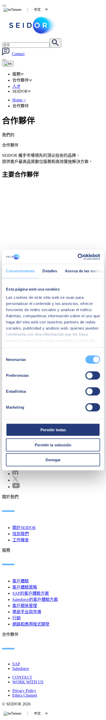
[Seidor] (33, 25)
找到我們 (20, 534)
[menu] (4, 60)
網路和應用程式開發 (30, 624)
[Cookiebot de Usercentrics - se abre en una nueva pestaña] (77, 256)
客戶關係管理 (24, 605)
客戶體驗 (20, 581)
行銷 (16, 618)
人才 (16, 86)
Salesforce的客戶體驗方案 (35, 599)
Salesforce (20, 668)
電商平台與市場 (26, 612)
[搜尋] (55, 43)
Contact (18, 54)
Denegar (53, 460)
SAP (16, 664)
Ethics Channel (24, 695)
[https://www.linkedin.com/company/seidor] (15, 474)
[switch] (92, 375)
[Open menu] (8, 63)
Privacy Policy (24, 690)
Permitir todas (53, 430)
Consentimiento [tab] (20, 271)
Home (19, 100)
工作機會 (20, 540)
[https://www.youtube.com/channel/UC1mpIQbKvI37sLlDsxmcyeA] (16, 487)
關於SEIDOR (24, 527)
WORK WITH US (27, 682)
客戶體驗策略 (24, 587)
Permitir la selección (53, 445)
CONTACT (22, 677)
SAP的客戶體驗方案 (30, 593)
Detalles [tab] (49, 271)
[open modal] (4, 5)
